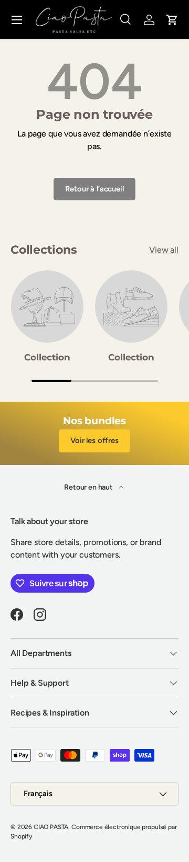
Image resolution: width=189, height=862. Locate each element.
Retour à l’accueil (94, 189)
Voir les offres (94, 440)
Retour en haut (89, 487)
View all (163, 250)
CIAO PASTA (51, 827)
